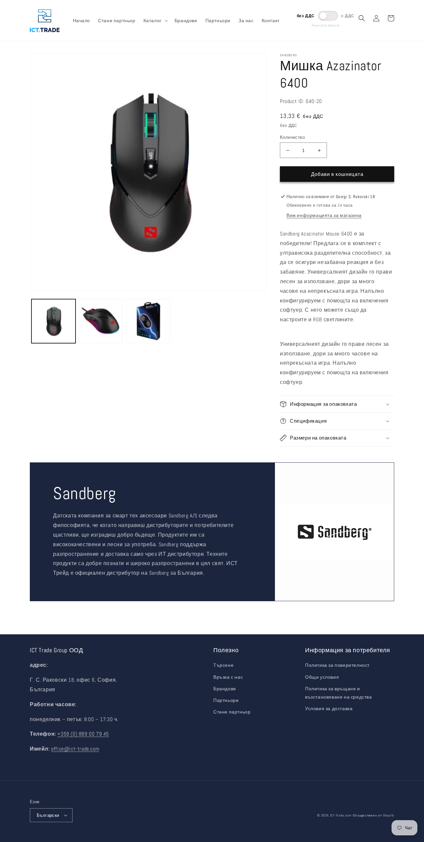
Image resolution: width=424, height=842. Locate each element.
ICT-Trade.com (340, 815)
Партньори (225, 700)
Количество (292, 137)
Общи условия (322, 677)
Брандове (224, 689)
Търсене (223, 665)
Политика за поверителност (337, 665)
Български (48, 815)
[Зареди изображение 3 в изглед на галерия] (148, 321)
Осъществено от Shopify (373, 815)
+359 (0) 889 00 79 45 (83, 733)
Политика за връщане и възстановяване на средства (338, 693)
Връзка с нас (228, 677)
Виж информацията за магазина (324, 215)
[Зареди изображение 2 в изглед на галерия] (101, 321)
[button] (155, 20)
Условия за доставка (328, 708)
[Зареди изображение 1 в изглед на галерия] (53, 321)
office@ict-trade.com (75, 748)
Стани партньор (231, 712)
